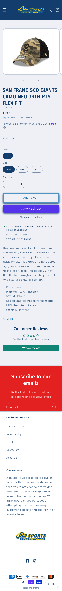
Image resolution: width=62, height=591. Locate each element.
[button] (4, 10)
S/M (8, 169)
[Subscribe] (51, 407)
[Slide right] (38, 80)
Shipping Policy (15, 426)
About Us (11, 458)
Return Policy (13, 434)
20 (7, 155)
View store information (18, 238)
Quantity (7, 177)
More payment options (31, 217)
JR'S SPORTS (34, 588)
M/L (22, 169)
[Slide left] (23, 80)
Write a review (31, 348)
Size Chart (9, 138)
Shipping (7, 118)
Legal (9, 442)
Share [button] (10, 319)
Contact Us (12, 450)
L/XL (36, 169)
